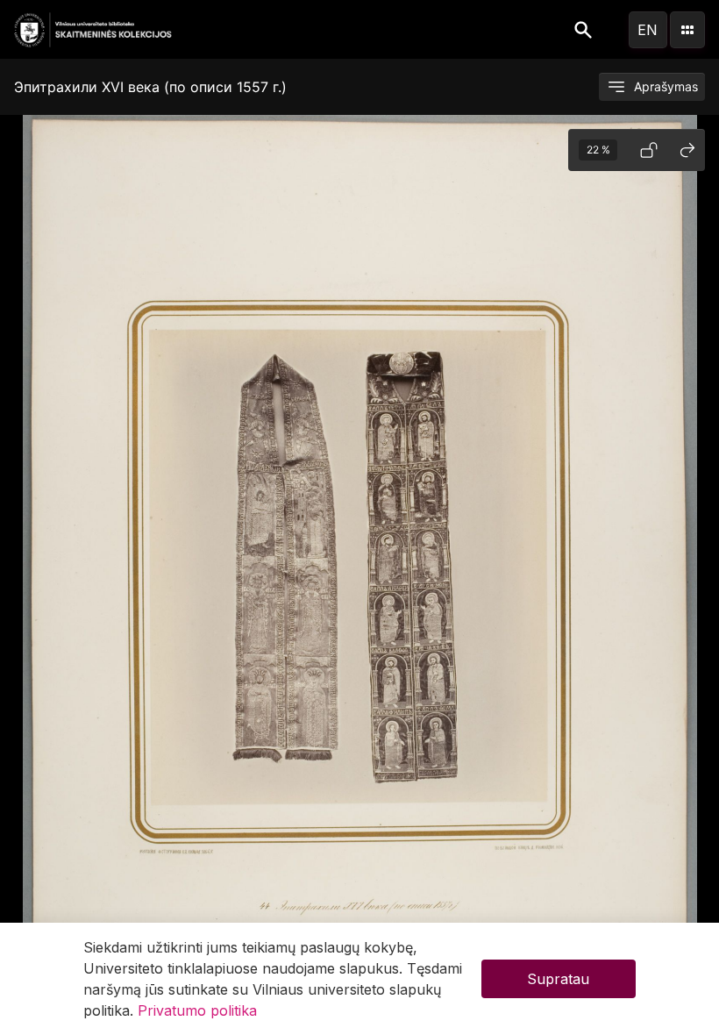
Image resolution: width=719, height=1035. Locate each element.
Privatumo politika (197, 1010)
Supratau (558, 979)
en (647, 30)
